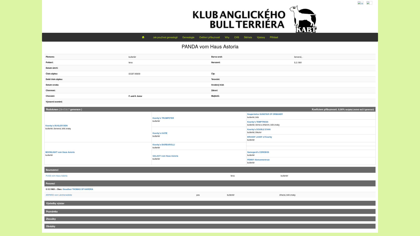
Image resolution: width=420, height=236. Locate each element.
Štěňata (248, 37)
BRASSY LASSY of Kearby (259, 136)
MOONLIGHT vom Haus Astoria (60, 152)
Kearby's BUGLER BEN (56, 125)
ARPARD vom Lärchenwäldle (59, 194)
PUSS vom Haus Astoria (56, 175)
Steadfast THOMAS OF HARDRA (78, 189)
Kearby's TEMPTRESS (257, 121)
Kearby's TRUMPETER (163, 118)
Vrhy (227, 37)
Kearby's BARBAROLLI (164, 144)
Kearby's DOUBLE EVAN (259, 129)
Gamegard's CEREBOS (258, 152)
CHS (236, 37)
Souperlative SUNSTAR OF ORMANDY (265, 114)
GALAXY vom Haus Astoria (165, 155)
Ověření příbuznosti (209, 37)
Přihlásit (274, 37)
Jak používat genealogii (165, 37)
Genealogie (188, 37)
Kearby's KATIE (160, 133)
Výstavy (261, 37)
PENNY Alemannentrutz (258, 159)
